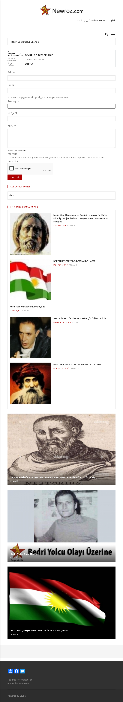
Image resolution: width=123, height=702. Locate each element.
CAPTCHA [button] (12, 154)
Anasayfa (13, 101)
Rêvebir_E (14, 311)
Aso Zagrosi (59, 226)
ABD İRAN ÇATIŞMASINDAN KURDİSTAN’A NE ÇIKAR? (39, 630)
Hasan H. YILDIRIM (62, 323)
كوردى (87, 20)
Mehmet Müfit (60, 265)
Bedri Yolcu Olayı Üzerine (25, 41)
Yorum (12, 126)
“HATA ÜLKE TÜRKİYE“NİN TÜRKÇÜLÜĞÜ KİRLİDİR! (80, 318)
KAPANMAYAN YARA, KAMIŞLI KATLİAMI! (74, 260)
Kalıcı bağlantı (11, 64)
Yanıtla (29, 64)
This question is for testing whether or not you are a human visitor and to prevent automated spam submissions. (56, 157)
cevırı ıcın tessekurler (39, 55)
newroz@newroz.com (18, 683)
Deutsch (103, 20)
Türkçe (94, 20)
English (112, 20)
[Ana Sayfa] (61, 9)
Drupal (23, 695)
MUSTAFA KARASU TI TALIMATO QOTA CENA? (77, 364)
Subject (12, 113)
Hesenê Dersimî (61, 368)
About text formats (17, 150)
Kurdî (79, 20)
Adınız (11, 72)
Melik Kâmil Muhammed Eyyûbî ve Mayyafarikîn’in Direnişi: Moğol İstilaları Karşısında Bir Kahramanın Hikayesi (80, 218)
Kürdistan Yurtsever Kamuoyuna (27, 306)
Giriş (12, 195)
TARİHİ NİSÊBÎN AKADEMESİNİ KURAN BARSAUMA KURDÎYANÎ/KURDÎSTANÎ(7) (53, 477)
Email (11, 85)
